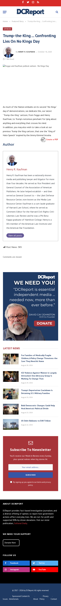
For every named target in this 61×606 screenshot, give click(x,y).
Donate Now (10, 542)
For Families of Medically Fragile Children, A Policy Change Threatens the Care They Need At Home (39, 358)
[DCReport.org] (30, 12)
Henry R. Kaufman (26, 52)
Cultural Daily (20, 523)
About (35, 599)
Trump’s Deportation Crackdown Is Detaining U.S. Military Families (37, 392)
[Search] (56, 12)
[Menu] (5, 12)
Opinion (7, 29)
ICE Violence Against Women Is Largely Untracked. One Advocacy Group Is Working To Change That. (38, 376)
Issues (5, 599)
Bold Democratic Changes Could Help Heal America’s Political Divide (38, 407)
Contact (54, 599)
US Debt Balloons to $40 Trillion (36, 420)
